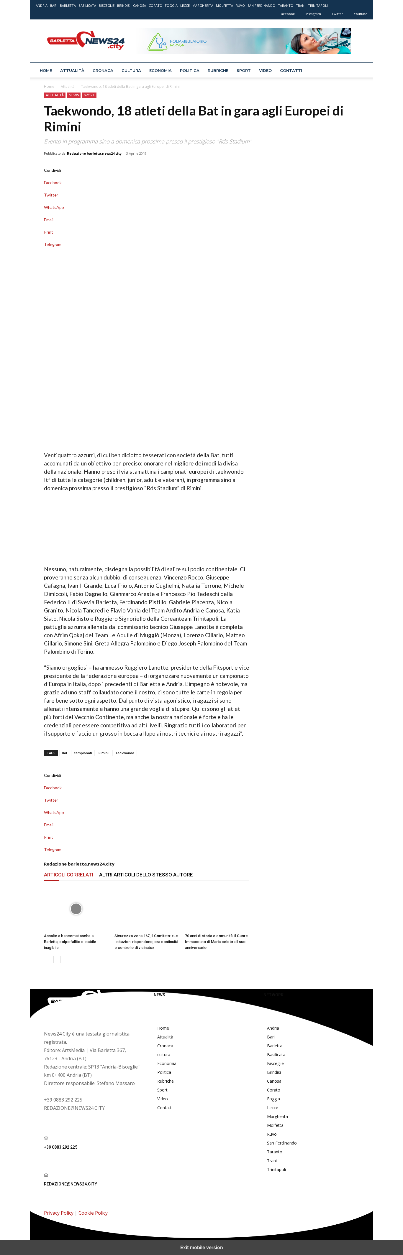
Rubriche (218, 70)
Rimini (104, 753)
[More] (146, 250)
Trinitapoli (318, 5)
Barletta (68, 5)
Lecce (185, 5)
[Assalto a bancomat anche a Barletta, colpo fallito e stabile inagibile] (76, 909)
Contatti (291, 70)
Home (46, 70)
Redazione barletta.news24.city (94, 153)
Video (265, 70)
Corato (155, 5)
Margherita (202, 5)
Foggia (171, 5)
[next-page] (57, 959)
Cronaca (103, 70)
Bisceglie (106, 5)
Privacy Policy (58, 1213)
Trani (300, 5)
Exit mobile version (201, 1247)
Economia (160, 70)
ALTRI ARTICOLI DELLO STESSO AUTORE (146, 875)
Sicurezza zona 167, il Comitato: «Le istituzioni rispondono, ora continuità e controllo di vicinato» (146, 942)
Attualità (72, 70)
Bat (64, 753)
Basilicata (87, 5)
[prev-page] (47, 959)
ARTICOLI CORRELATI (68, 875)
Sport (244, 70)
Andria (41, 5)
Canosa (139, 5)
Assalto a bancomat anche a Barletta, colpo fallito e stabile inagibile (70, 942)
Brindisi (123, 5)
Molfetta (224, 5)
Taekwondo (124, 753)
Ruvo (240, 5)
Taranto (285, 5)
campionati (83, 753)
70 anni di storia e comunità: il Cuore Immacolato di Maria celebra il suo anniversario (216, 942)
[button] (360, 71)
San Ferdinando (261, 5)
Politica (189, 70)
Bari (53, 5)
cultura (131, 70)
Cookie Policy (93, 1213)
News (74, 95)
